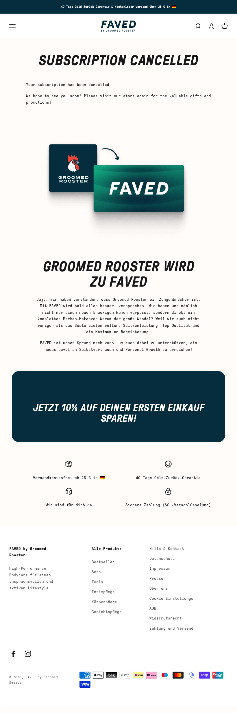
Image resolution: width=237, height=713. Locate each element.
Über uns (158, 588)
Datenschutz (162, 558)
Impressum (159, 568)
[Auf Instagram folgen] (28, 654)
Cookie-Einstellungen (172, 598)
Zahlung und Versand (171, 628)
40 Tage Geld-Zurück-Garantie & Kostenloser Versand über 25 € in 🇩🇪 (118, 6)
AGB (152, 608)
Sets (96, 571)
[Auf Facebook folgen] (13, 654)
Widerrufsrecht (165, 618)
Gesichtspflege (107, 611)
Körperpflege (104, 601)
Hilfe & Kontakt (166, 548)
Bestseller (103, 561)
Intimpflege (103, 591)
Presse (156, 578)
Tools (97, 581)
